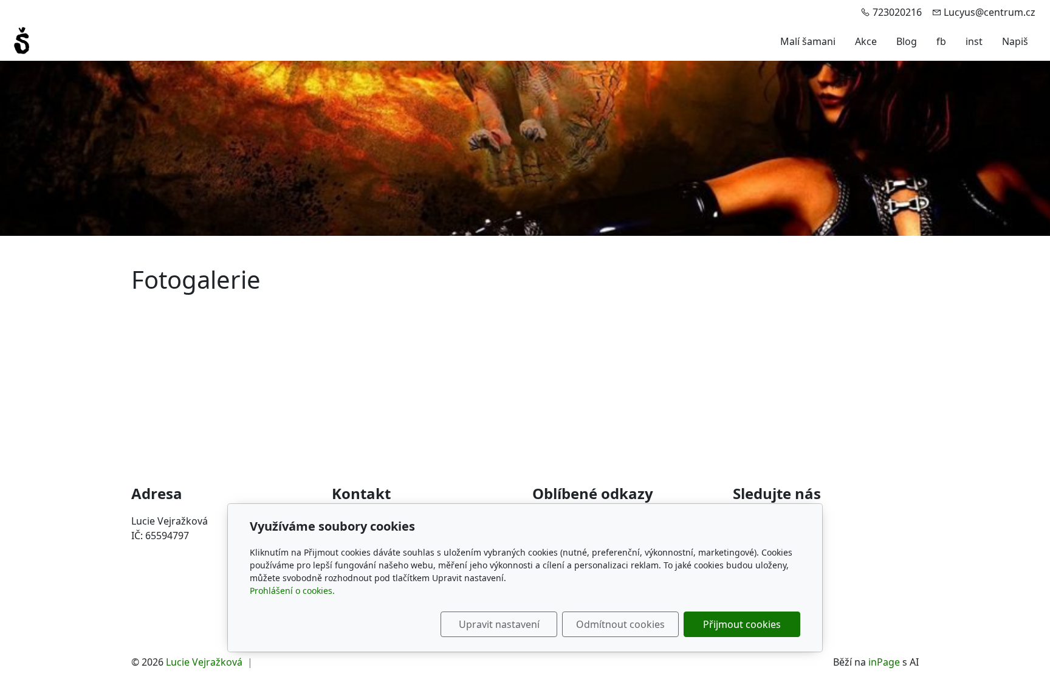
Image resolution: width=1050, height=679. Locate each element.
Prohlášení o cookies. (292, 590)
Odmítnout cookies (620, 624)
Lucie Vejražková (204, 662)
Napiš (1015, 41)
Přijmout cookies (742, 624)
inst (974, 41)
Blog (906, 41)
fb (941, 41)
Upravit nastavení (499, 624)
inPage (884, 662)
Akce (866, 41)
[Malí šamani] (21, 40)
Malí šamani (808, 41)
